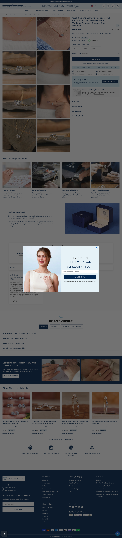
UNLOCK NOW (80, 277)
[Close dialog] (97, 248)
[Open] (4, 534)
